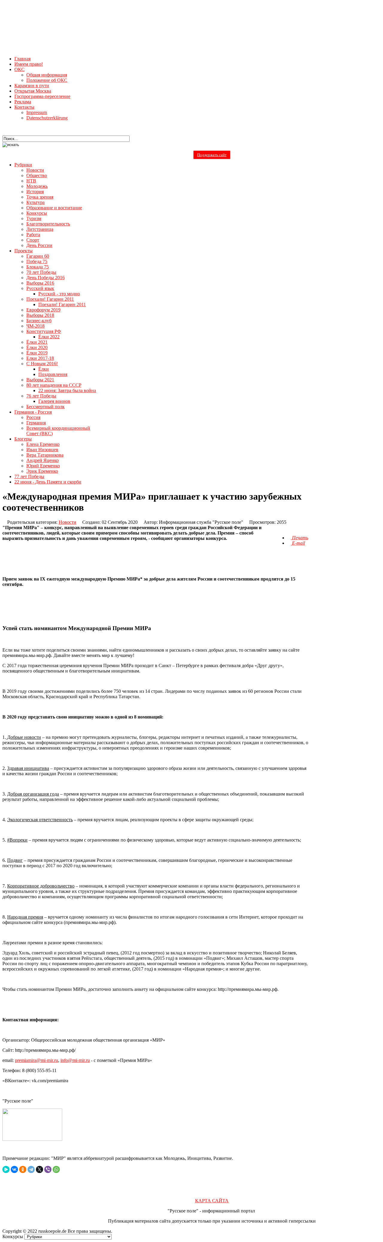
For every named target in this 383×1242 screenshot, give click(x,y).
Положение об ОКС (46, 80)
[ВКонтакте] (14, 1169)
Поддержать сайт (212, 155)
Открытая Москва (32, 90)
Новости (67, 522)
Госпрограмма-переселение (42, 96)
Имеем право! (28, 64)
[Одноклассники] (22, 1169)
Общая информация (46, 74)
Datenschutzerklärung (47, 117)
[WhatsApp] (56, 1169)
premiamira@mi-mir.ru (36, 1060)
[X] (39, 1169)
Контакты (24, 107)
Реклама (22, 101)
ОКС (19, 69)
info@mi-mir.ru (75, 1060)
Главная (22, 58)
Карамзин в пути (31, 85)
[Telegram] (31, 1169)
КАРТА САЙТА (212, 1200)
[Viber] (47, 1169)
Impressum (36, 112)
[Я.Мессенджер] (6, 1169)
